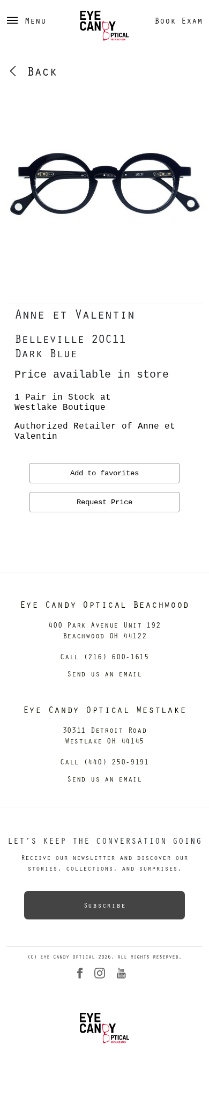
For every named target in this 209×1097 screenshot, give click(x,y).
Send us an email (104, 673)
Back (38, 70)
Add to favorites (104, 473)
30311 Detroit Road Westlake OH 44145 (105, 735)
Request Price (104, 502)
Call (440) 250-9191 (104, 761)
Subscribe (104, 905)
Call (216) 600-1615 (104, 656)
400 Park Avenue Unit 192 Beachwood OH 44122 (104, 630)
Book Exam (178, 20)
